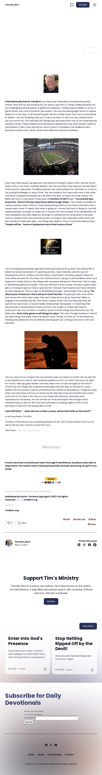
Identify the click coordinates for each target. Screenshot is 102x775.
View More (88, 626)
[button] (94, 5)
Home (31, 754)
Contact (69, 754)
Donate (83, 4)
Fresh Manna (54, 754)
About (41, 754)
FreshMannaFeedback (28, 430)
